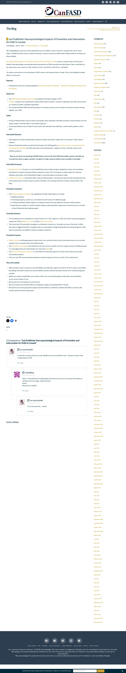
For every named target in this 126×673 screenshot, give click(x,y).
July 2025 (96, 206)
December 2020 (98, 424)
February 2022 (98, 369)
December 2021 (98, 377)
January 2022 (97, 373)
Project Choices (14, 240)
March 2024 (97, 270)
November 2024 (98, 238)
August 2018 (97, 535)
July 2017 (96, 579)
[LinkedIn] (110, 2)
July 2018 (96, 539)
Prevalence (97, 115)
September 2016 (98, 602)
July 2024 (96, 254)
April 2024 (96, 266)
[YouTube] (114, 2)
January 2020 (97, 468)
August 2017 (97, 575)
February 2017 (98, 598)
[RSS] (118, 2)
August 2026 (97, 155)
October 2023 (97, 290)
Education (96, 67)
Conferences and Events (100, 59)
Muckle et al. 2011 (45, 221)
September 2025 (98, 198)
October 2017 (97, 567)
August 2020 (97, 440)
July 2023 (96, 301)
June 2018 (96, 543)
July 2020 (96, 444)
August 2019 (97, 488)
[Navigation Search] (106, 21)
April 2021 (96, 408)
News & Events (78, 645)
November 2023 (98, 286)
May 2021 (96, 404)
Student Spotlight (98, 135)
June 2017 (96, 583)
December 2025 (98, 187)
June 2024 (96, 258)
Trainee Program (98, 139)
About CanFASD (32, 645)
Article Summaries (32, 46)
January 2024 (97, 278)
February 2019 (98, 511)
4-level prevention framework (21, 194)
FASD (39, 645)
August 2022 (97, 345)
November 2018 (98, 523)
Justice (95, 95)
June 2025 (96, 210)
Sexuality (96, 127)
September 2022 (98, 341)
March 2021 (97, 412)
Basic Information (99, 48)
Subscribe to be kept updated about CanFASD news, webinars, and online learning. (46, 671)
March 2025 (97, 222)
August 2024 (97, 250)
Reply (11, 355)
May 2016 (96, 610)
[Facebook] (103, 2)
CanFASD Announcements (101, 52)
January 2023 (97, 325)
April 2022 (96, 361)
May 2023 (96, 309)
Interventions (97, 91)
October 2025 (97, 195)
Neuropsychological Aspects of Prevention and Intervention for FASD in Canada (31, 61)
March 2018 (97, 555)
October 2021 (97, 385)
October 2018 (97, 527)
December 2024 (98, 234)
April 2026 (96, 171)
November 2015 (98, 622)
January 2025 (97, 230)
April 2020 (96, 456)
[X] (106, 2)
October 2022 (97, 337)
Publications (97, 123)
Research (44, 645)
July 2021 (96, 396)
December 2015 (98, 618)
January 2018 (97, 563)
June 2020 (96, 448)
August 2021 (97, 393)
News (95, 103)
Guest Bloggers (98, 79)
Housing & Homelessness (100, 87)
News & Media (98, 107)
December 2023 (98, 282)
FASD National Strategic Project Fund (23, 99)
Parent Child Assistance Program (22, 252)
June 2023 (96, 305)
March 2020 (97, 460)
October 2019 (97, 480)
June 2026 (96, 163)
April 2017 (96, 591)
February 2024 (98, 274)
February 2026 (98, 179)
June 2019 (96, 495)
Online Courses (93, 645)
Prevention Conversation (19, 246)
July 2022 (96, 349)
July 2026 (96, 159)
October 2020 (97, 432)
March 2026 (97, 175)
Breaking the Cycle (15, 169)
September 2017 (98, 571)
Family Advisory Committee (101, 71)
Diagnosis (96, 63)
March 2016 (97, 614)
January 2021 (97, 420)
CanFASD (11, 102)
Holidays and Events (99, 83)
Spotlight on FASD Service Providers (103, 131)
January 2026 (97, 183)
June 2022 (96, 353)
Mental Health (98, 99)
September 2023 (98, 294)
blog (48, 249)
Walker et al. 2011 (27, 221)
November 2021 (98, 381)
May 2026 (96, 167)
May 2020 (96, 452)
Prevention (97, 119)
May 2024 (96, 262)
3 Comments (44, 46)
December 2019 (98, 472)
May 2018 (96, 547)
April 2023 (96, 313)
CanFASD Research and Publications (103, 55)
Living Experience (67, 645)
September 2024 (98, 246)
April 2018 (96, 551)
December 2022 (98, 329)
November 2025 (98, 191)
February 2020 (98, 464)
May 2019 (96, 499)
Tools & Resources (54, 645)
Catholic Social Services (16, 178)
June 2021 (96, 400)
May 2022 (96, 357)
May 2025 (96, 214)
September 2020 (98, 436)
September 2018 (98, 531)
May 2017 (96, 587)
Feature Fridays (98, 75)
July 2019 (96, 492)
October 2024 (97, 242)
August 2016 (97, 606)
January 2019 (97, 515)
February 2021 (98, 416)
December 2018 (98, 519)
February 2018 (98, 559)
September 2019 (98, 484)
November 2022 (98, 333)
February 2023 (98, 321)
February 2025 (98, 226)
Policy (95, 111)
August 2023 (97, 298)
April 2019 (96, 503)
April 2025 (96, 218)
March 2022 (97, 365)
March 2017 (97, 595)
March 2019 (97, 507)
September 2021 (98, 389)
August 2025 (97, 202)
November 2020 (98, 428)
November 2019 (98, 476)
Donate (86, 645)
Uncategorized (98, 143)
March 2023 (97, 317)
